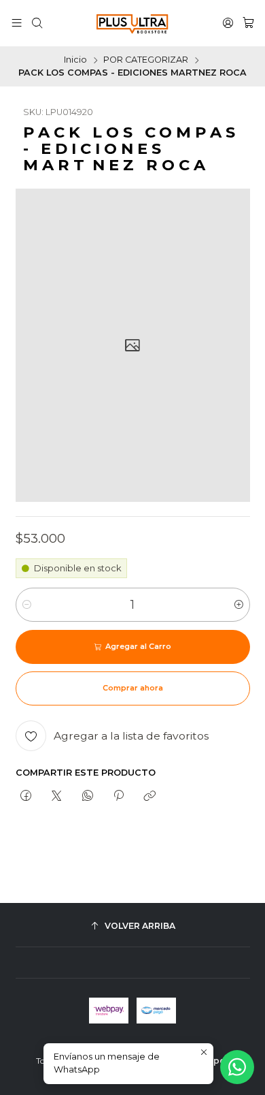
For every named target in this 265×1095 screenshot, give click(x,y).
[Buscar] (37, 23)
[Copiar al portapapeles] (149, 796)
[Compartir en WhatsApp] (87, 796)
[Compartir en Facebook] (26, 796)
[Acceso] (228, 23)
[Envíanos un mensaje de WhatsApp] (237, 1067)
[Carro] (248, 23)
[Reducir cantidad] (26, 604)
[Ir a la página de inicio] (132, 23)
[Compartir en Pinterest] (118, 796)
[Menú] (16, 23)
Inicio (75, 60)
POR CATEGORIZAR (145, 60)
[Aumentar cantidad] (238, 604)
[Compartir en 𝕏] (56, 796)
